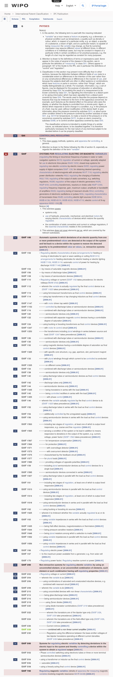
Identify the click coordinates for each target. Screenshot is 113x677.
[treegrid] (56, 349)
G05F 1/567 (26, 440)
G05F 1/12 (26, 286)
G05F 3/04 (26, 577)
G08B (52, 120)
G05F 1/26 (26, 338)
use (95, 74)
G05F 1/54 (26, 413)
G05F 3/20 (26, 605)
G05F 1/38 (26, 372)
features (56, 83)
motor (50, 303)
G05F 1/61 (26, 482)
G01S (59, 160)
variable (49, 36)
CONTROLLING (47, 135)
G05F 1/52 (26, 407)
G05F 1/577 (26, 458)
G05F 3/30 (51, 615)
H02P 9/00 (44, 184)
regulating (44, 156)
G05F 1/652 (26, 536)
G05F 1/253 (26, 331)
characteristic (62, 226)
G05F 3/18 (26, 602)
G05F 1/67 (26, 553)
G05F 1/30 (26, 341)
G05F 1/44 (26, 386)
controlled (50, 306)
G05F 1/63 (26, 519)
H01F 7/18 (87, 172)
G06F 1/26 (68, 169)
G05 (101, 120)
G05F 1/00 (26, 237)
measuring (70, 63)
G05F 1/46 (26, 400)
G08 (59, 97)
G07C (73, 118)
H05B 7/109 (46, 262)
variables (63, 166)
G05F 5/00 (26, 643)
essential (52, 226)
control (95, 200)
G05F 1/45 (26, 393)
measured (55, 45)
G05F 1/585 (26, 462)
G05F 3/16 (26, 598)
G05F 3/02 (26, 574)
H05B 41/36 (44, 200)
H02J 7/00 (43, 178)
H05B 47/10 (79, 200)
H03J (91, 191)
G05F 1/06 (26, 272)
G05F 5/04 (26, 659)
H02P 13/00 (97, 184)
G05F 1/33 (26, 358)
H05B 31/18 (57, 262)
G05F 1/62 (26, 509)
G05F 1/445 (26, 389)
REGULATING (63, 135)
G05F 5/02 (26, 652)
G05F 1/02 (26, 252)
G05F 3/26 (96, 612)
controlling (95, 141)
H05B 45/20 (67, 200)
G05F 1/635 (26, 526)
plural (70, 331)
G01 (85, 63)
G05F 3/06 (26, 581)
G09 (59, 90)
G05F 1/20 (26, 313)
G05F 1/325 (26, 351)
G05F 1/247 (26, 327)
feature (75, 36)
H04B (60, 197)
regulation (67, 160)
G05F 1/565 (26, 430)
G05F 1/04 (26, 268)
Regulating (45, 252)
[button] (15, 26)
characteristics (45, 172)
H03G (53, 191)
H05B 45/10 (56, 200)
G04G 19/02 (73, 163)
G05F (23, 153)
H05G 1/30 (53, 203)
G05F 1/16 (26, 310)
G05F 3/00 (26, 564)
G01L (90, 111)
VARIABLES (101, 153)
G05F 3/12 (26, 595)
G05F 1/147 (26, 303)
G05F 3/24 (26, 619)
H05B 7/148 (55, 265)
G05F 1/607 (26, 475)
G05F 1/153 (26, 306)
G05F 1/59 (26, 465)
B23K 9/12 (94, 256)
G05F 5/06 (26, 663)
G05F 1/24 (26, 324)
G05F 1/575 (26, 454)
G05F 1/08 (26, 276)
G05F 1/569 (26, 444)
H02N (97, 181)
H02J (66, 175)
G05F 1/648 (26, 533)
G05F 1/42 (26, 382)
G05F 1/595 (26, 472)
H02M (52, 181)
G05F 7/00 (26, 670)
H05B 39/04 (97, 197)
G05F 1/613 (26, 489)
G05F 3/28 (26, 629)
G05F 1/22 (26, 317)
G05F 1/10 (26, 279)
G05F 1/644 (26, 529)
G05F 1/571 (26, 447)
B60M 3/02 (53, 282)
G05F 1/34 (26, 368)
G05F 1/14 (26, 296)
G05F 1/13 (26, 292)
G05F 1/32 (26, 345)
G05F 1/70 (26, 560)
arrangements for (85, 252)
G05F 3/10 (26, 591)
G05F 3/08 (26, 587)
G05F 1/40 (26, 375)
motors (97, 216)
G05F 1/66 (26, 550)
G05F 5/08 (26, 666)
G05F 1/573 (26, 451)
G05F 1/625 (48, 289)
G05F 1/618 (26, 502)
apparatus (83, 141)
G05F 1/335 (26, 365)
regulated (49, 220)
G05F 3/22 (26, 612)
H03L (81, 194)
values (77, 48)
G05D (86, 166)
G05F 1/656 (26, 543)
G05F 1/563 (26, 424)
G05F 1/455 (26, 396)
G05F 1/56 (26, 417)
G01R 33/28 (79, 673)
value (69, 246)
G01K (53, 115)
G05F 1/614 (26, 495)
